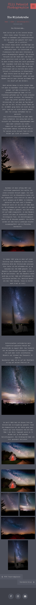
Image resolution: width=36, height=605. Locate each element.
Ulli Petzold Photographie (18, 6)
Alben (12, 22)
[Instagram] (18, 596)
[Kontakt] (25, 596)
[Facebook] (11, 596)
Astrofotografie (23, 22)
